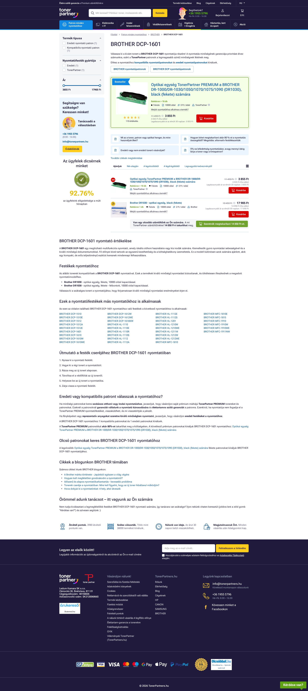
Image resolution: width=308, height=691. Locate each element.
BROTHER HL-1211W (167, 331)
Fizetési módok (115, 604)
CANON (159, 604)
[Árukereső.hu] (69, 607)
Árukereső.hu (69, 612)
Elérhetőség (225, 3)
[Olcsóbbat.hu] (221, 661)
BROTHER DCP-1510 (70, 313)
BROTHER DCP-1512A (71, 324)
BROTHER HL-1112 (117, 338)
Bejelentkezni (223, 15)
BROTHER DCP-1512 (70, 321)
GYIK (109, 631)
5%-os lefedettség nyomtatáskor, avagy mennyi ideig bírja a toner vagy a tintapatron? (217, 150)
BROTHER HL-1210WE (168, 328)
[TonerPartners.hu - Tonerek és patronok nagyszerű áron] (68, 13)
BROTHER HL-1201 (166, 321)
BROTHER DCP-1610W (71, 338)
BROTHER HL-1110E (118, 328)
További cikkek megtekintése (126, 158)
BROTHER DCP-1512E (71, 328)
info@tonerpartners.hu (75, 141)
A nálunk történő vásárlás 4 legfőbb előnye (129, 618)
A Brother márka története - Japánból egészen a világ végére (96, 474)
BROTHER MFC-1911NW (217, 331)
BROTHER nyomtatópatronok (130, 69)
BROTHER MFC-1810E (215, 313)
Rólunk (158, 582)
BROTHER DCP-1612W (119, 313)
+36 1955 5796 (198, 13)
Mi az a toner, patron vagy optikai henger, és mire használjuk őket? (146, 139)
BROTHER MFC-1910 (215, 321)
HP (156, 600)
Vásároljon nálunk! (119, 576)
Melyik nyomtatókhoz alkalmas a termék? (169, 109)
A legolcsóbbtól (151, 166)
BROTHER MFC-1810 (167, 342)
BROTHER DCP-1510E (71, 317)
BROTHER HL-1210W (167, 324)
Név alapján (132, 166)
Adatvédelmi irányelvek (119, 586)
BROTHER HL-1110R (118, 331)
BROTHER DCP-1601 (70, 331)
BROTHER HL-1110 (117, 324)
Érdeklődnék (72, 149)
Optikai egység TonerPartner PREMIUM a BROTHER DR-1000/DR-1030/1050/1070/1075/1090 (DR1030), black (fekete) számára (196, 89)
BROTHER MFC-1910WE (217, 328)
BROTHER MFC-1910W (216, 324)
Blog (199, 3)
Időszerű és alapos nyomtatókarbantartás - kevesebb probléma (98, 481)
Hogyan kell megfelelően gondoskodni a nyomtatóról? (93, 478)
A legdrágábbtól (172, 166)
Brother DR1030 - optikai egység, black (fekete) (156, 202)
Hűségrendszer (115, 609)
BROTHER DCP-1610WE (72, 342)
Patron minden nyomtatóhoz (134, 34)
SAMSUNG (161, 609)
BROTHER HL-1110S (118, 335)
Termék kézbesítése (182, 3)
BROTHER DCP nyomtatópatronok (172, 69)
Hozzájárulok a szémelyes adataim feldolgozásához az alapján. (203, 557)
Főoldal (114, 34)
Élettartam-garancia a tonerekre (124, 622)
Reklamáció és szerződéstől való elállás (127, 595)
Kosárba (209, 118)
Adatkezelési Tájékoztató (232, 555)
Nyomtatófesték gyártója (79, 60)
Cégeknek (210, 3)
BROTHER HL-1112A (118, 342)
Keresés (160, 13)
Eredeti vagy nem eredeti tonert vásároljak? (143, 150)
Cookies (111, 591)
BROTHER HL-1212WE (168, 338)
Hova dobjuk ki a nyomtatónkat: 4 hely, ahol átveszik (92, 488)
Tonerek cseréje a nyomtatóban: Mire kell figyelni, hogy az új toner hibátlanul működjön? (111, 485)
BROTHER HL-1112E (166, 313)
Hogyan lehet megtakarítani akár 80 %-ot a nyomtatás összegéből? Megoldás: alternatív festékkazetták (218, 139)
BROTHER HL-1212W (167, 335)
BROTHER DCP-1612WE (120, 317)
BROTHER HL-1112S (166, 317)
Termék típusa (72, 38)
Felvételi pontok (115, 613)
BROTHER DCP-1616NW (120, 321)
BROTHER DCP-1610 (70, 335)
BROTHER (155, 34)
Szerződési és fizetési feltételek (123, 582)
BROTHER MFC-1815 (215, 317)
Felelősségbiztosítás (117, 627)
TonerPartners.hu (166, 576)
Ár (64, 80)
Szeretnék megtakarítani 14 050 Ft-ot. (224, 223)
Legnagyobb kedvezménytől (198, 166)
